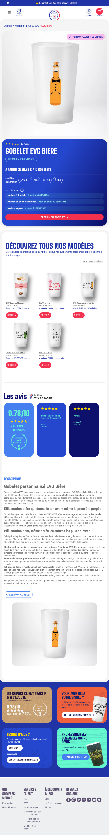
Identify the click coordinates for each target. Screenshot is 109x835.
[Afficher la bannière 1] (4, 2)
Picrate (48, 807)
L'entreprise (7, 803)
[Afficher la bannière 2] (7, 2)
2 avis (25, 143)
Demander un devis (75, 757)
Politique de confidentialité (33, 820)
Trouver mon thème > (93, 261)
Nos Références (9, 807)
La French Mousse (53, 803)
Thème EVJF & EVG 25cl (21, 159)
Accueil (8, 25)
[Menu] (9, 12)
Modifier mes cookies (30, 827)
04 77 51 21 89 (15, 748)
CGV (26, 803)
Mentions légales (31, 807)
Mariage (19, 25)
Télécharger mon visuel (79, 715)
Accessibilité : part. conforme (33, 813)
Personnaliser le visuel (88, 36)
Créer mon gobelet (53, 217)
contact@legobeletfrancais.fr (23, 760)
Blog (47, 799)
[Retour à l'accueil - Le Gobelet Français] (54, 15)
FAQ (25, 799)
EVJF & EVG (32, 25)
